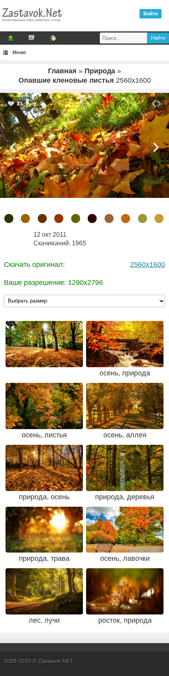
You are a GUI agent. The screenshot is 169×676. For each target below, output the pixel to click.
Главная (62, 71)
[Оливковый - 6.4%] (75, 218)
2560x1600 (147, 264)
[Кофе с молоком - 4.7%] (109, 218)
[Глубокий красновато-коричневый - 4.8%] (92, 218)
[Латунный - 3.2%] (142, 218)
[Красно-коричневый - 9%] (58, 218)
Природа (99, 71)
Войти (150, 13)
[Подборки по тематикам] (31, 38)
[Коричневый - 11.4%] (42, 218)
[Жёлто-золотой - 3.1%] (158, 218)
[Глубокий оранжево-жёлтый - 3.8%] (125, 218)
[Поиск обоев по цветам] (53, 38)
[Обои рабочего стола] (32, 23)
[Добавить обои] (10, 38)
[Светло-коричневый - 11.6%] (25, 218)
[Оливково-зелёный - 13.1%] (8, 218)
